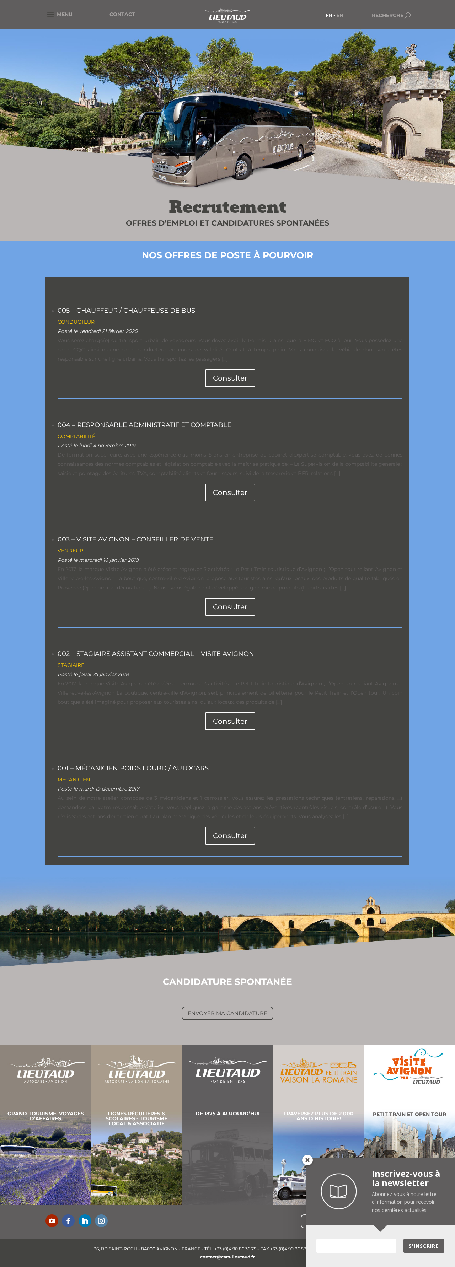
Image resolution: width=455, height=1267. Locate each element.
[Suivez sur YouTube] (52, 1220)
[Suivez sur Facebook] (68, 1220)
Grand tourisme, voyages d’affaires (45, 1116)
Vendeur (70, 551)
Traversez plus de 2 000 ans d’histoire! (318, 1116)
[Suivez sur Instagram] (101, 1220)
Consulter (230, 378)
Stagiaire (71, 665)
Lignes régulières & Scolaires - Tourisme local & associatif (136, 1118)
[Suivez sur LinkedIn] (85, 1220)
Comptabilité (76, 436)
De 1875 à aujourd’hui (228, 1113)
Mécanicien (74, 779)
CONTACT (122, 14)
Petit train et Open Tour (409, 1114)
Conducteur (76, 322)
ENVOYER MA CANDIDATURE (227, 1013)
